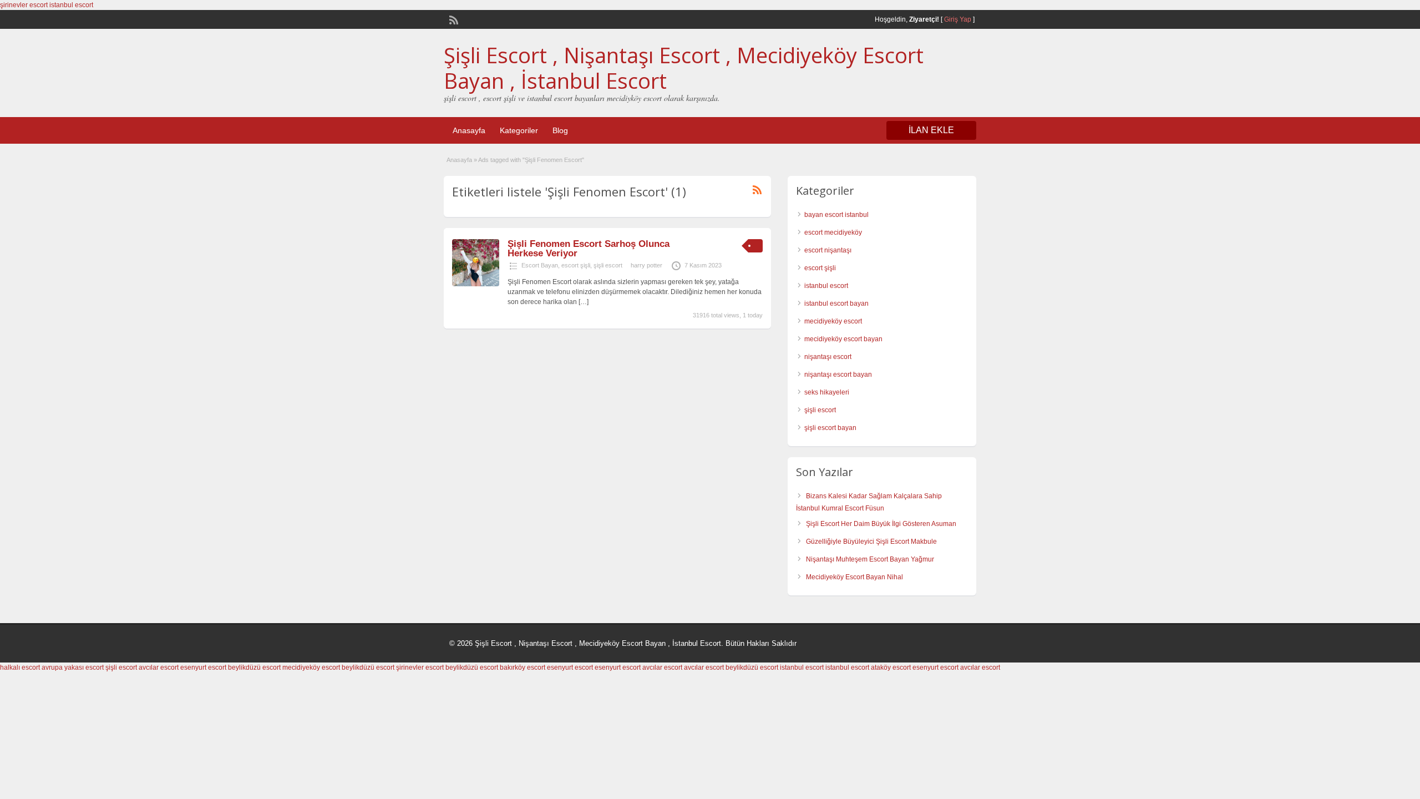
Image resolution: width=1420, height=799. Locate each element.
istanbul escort (71, 5)
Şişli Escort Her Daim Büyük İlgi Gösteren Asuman (881, 524)
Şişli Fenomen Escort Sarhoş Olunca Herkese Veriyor (589, 249)
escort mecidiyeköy (833, 232)
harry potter (646, 265)
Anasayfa (469, 130)
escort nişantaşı (827, 250)
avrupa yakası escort (73, 667)
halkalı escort (20, 667)
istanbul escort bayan (836, 303)
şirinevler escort (24, 5)
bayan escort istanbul (836, 215)
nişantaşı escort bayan (838, 374)
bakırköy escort (522, 667)
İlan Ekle (931, 130)
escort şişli (575, 265)
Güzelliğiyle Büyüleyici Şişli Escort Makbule (871, 541)
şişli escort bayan (830, 428)
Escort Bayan (539, 265)
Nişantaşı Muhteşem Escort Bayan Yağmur (870, 559)
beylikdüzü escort (254, 667)
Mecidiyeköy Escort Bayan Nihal (854, 577)
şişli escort (608, 265)
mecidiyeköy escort (833, 321)
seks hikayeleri (826, 392)
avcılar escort (159, 667)
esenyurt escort (203, 667)
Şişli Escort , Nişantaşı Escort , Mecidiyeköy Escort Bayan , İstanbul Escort (684, 68)
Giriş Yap (957, 19)
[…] (584, 302)
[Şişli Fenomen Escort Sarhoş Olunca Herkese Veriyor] (475, 284)
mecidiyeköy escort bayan (843, 339)
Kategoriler (519, 130)
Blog (560, 130)
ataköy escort (891, 667)
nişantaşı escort (827, 357)
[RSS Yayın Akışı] (452, 18)
